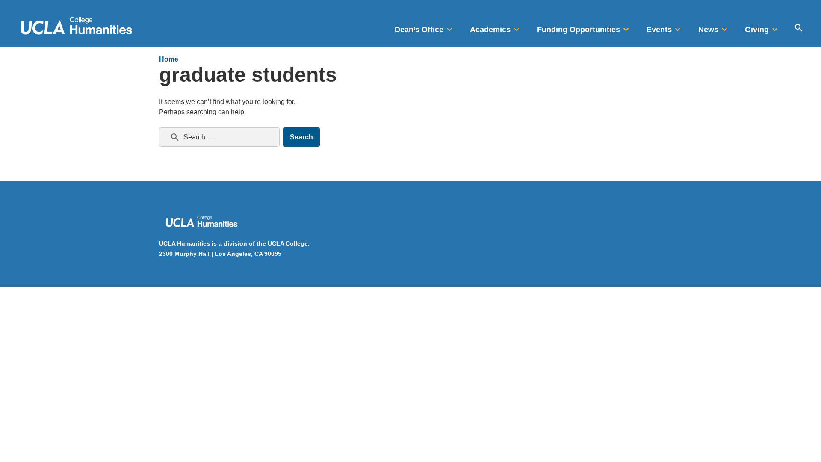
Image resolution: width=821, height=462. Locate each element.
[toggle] (449, 27)
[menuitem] (424, 27)
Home (168, 59)
